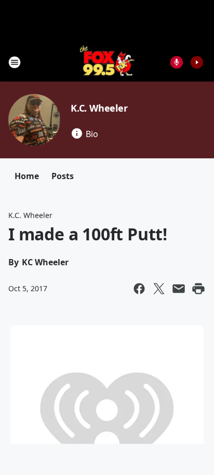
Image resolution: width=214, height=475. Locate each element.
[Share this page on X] (159, 288)
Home (27, 176)
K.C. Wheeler (99, 108)
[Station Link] (107, 62)
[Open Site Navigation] (14, 62)
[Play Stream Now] (197, 62)
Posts (62, 176)
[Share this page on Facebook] (139, 288)
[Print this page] (198, 288)
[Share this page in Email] (178, 288)
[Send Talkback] (176, 62)
